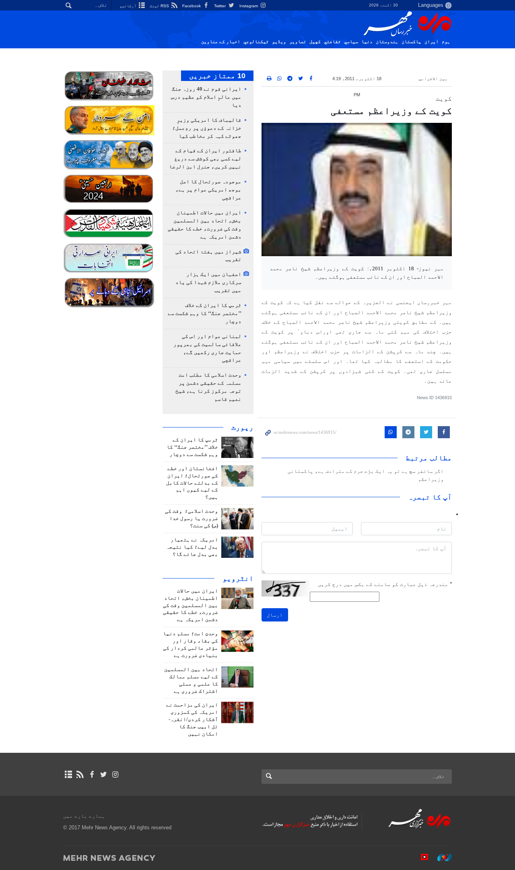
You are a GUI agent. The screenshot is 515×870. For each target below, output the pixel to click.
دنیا (367, 41)
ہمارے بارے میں (84, 816)
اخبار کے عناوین (220, 41)
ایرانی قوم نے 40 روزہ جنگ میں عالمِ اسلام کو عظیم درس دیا (206, 97)
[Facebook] (92, 775)
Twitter (220, 6)
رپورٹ (242, 427)
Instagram (249, 6)
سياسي (351, 41)
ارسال (275, 615)
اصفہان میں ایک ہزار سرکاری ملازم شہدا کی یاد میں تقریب (208, 282)
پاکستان (411, 41)
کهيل (315, 41)
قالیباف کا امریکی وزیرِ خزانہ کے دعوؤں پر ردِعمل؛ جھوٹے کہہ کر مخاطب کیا (206, 128)
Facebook (192, 6)
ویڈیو (279, 41)
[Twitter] (104, 775)
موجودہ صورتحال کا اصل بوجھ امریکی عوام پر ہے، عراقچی (208, 190)
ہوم (446, 41)
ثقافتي (332, 41)
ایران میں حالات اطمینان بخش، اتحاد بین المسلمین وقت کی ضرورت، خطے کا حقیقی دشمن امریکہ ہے (190, 605)
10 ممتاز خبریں (217, 76)
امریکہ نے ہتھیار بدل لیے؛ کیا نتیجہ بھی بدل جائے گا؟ (192, 547)
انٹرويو (237, 578)
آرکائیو (128, 6)
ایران (431, 41)
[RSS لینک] (80, 775)
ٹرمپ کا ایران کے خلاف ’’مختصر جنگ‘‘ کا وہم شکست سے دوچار (204, 313)
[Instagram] (115, 775)
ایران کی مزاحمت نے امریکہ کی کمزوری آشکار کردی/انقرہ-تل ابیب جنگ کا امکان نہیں (192, 719)
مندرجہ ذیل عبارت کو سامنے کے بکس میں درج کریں (385, 584)
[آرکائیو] (68, 775)
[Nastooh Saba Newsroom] (440, 857)
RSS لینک (160, 6)
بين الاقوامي (433, 78)
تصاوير (297, 41)
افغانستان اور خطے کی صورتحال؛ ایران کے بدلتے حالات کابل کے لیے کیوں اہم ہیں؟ (192, 483)
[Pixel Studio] (420, 857)
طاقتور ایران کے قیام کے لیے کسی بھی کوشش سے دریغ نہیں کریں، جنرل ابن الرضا (205, 159)
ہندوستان (387, 41)
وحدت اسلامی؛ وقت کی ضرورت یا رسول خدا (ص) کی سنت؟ (191, 518)
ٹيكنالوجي (256, 41)
